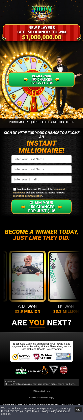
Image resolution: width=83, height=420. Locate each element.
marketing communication (27, 195)
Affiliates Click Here (41, 391)
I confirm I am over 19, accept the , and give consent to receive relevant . (39, 192)
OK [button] (78, 409)
